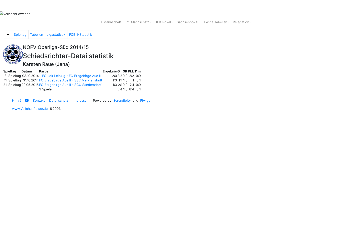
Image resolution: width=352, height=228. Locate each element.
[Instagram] (19, 100)
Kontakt (39, 100)
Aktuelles (15, 6)
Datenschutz (58, 100)
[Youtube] (27, 100)
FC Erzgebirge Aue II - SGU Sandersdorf (70, 85)
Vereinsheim (69, 6)
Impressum (81, 100)
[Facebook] (13, 100)
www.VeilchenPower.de (30, 109)
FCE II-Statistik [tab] (80, 34)
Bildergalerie (124, 6)
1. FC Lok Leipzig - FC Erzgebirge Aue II (70, 76)
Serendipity (122, 100)
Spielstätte (97, 6)
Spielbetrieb (41, 6)
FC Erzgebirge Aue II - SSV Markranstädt (70, 80)
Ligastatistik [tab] (56, 34)
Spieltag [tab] (20, 34)
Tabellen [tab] (36, 34)
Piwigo (145, 100)
